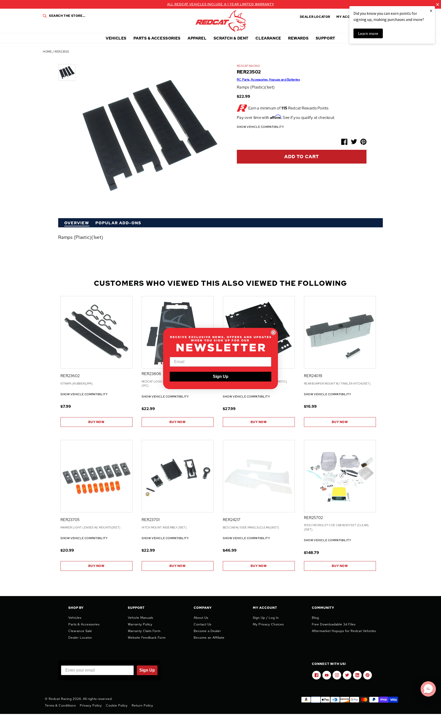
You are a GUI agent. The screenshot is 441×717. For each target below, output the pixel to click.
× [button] (431, 10)
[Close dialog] (273, 332)
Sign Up (220, 376)
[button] (428, 689)
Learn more (368, 33)
